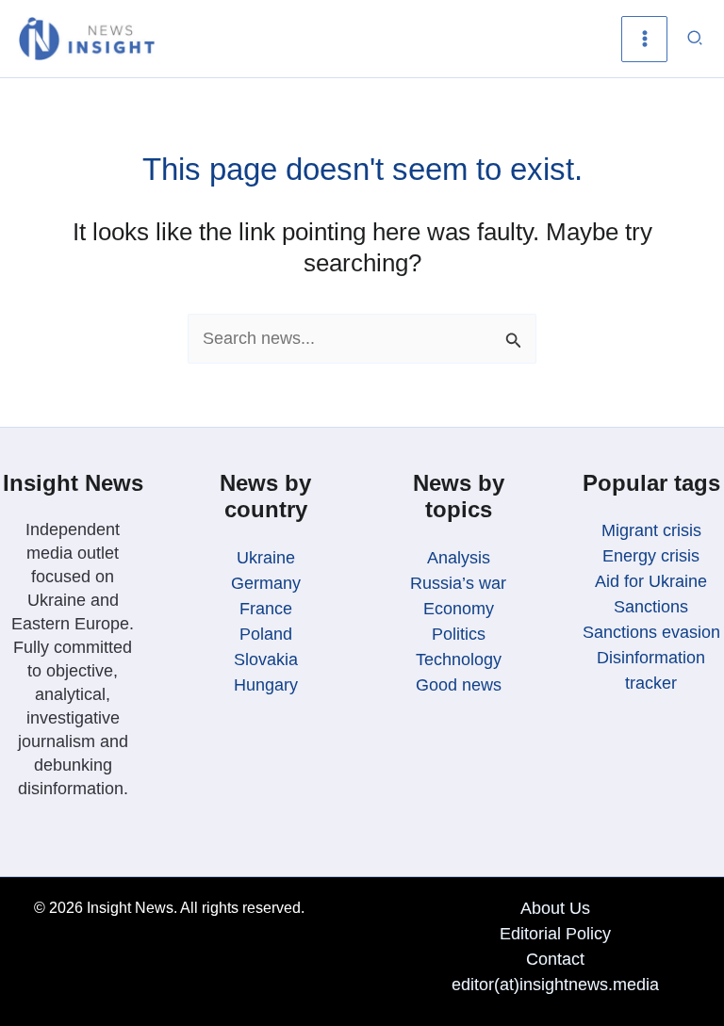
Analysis (458, 557)
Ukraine (266, 557)
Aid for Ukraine (651, 581)
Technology (459, 659)
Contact (555, 959)
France (265, 608)
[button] (695, 38)
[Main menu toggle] (644, 39)
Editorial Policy (555, 933)
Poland (265, 634)
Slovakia (266, 659)
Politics (458, 634)
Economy (458, 608)
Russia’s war (458, 583)
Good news (459, 685)
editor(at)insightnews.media (555, 984)
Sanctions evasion (651, 632)
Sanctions (651, 606)
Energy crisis (650, 555)
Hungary (266, 685)
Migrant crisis (651, 530)
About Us (555, 908)
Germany (266, 583)
